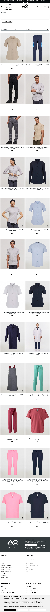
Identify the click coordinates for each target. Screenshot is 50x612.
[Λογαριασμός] (41, 7)
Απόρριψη (23, 609)
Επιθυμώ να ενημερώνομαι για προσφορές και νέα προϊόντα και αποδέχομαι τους (36, 548)
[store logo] (25, 7)
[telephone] (5, 5)
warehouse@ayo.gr (4, 588)
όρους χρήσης (34, 548)
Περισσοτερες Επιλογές (38, 609)
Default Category (7, 21)
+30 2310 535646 (8, 9)
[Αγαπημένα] (45, 7)
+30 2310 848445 (8, 7)
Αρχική (2, 12)
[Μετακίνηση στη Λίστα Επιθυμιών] (22, 61)
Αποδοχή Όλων (10, 609)
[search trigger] (37, 7)
